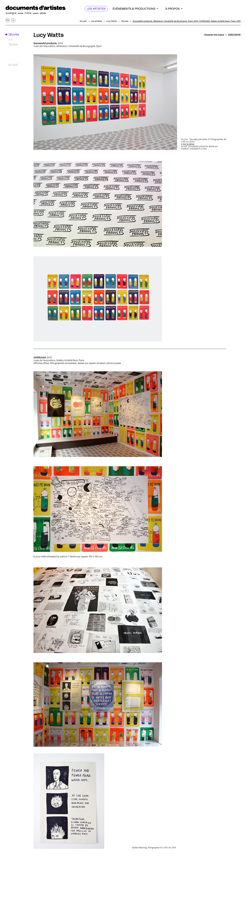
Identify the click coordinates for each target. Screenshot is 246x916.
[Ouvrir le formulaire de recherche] (13, 20)
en (7, 20)
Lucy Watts (48, 35)
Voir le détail (188, 144)
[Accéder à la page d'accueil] (35, 10)
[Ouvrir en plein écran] (97, 509)
